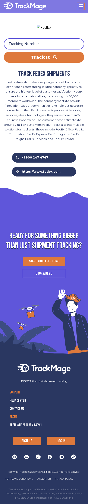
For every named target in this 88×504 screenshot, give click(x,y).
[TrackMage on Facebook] (49, 456)
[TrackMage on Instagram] (14, 456)
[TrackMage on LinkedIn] (26, 456)
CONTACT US (17, 409)
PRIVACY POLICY (64, 478)
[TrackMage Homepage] (24, 6)
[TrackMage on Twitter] (38, 456)
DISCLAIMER (44, 478)
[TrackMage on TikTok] (73, 456)
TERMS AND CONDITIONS (19, 478)
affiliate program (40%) (26, 425)
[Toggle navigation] (81, 6)
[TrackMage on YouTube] (61, 456)
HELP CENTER (18, 400)
